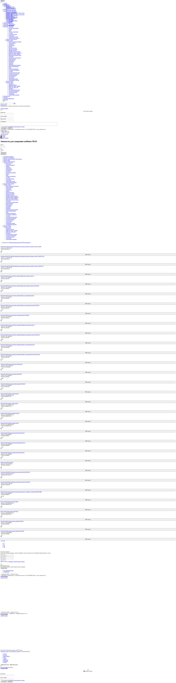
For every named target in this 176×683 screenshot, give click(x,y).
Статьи (5, 662)
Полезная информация (8, 25)
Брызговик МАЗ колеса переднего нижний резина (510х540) (15, 315)
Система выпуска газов (14, 72)
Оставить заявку (4, 108)
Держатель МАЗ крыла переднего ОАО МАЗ (11, 374)
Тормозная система (13, 36)
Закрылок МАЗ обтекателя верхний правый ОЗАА (12, 452)
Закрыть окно (4, 568)
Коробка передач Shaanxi (14, 51)
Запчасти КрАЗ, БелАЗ (11, 18)
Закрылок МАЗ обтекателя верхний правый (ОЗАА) (13, 442)
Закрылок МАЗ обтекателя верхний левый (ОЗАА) (13, 433)
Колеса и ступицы (13, 49)
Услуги (5, 653)
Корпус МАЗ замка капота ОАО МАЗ (9, 501)
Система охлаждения (14, 73)
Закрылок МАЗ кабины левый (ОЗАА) (10, 393)
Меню (3, 0)
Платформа (11, 61)
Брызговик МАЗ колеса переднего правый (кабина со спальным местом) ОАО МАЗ (20, 354)
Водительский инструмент (15, 41)
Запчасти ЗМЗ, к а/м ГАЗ (12, 15)
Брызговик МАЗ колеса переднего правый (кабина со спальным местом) (18, 344)
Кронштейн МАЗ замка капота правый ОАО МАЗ (12, 531)
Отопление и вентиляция (15, 57)
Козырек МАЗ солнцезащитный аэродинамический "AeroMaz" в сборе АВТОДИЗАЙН (21, 491)
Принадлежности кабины (15, 65)
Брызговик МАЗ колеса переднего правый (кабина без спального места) (17, 325)
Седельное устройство (14, 70)
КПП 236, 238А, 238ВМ (14, 54)
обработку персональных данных (17, 126)
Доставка (5, 24)
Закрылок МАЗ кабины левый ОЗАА (9, 403)
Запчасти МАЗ (9, 19)
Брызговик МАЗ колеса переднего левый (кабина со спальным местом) (17, 295)
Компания (5, 660)
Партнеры (8, 5)
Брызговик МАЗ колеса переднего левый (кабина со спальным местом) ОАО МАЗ (20, 305)
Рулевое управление (13, 31)
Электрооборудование (14, 38)
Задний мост (12, 45)
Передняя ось (12, 60)
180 (4, 547)
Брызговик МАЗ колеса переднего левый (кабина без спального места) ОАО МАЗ (20, 285)
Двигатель (11, 44)
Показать (4, 152)
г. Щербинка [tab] (6, 571)
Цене (20, 242)
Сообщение (3, 121)
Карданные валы (13, 48)
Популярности (27, 242)
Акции (5, 658)
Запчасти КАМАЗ (10, 16)
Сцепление (11, 35)
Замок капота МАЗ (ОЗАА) (7, 462)
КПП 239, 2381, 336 (13, 87)
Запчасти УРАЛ (9, 20)
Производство (6, 22)
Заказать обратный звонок (7, 667)
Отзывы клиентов (10, 6)
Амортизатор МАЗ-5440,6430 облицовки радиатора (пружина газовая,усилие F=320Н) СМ (22, 266)
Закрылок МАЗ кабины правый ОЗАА (10, 423)
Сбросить (4, 154)
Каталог (5, 9)
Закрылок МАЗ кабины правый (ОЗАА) (10, 413)
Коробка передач (13, 50)
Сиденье (11, 33)
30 (3, 543)
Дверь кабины (12, 43)
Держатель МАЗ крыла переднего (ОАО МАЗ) (11, 364)
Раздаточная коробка (13, 28)
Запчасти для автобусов (11, 11)
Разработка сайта (5, 651)
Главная (5, 3)
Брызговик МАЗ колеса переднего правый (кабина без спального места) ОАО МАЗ (20, 334)
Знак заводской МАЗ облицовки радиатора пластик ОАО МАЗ (15, 482)
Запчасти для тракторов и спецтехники (15, 13)
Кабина (10, 46)
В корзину (88, 254)
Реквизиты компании (11, 8)
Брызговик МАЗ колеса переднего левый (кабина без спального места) (17, 276)
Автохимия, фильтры (11, 10)
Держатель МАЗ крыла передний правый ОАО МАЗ (13, 384)
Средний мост (12, 76)
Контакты (5, 26)
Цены (4, 657)
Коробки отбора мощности (15, 52)
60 (3, 544)
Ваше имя (3, 112)
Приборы (11, 64)
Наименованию (14, 242)
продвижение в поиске (15, 651)
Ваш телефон (4, 116)
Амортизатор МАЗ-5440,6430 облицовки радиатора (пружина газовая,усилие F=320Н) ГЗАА (22, 256)
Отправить (4, 128)
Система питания (13, 34)
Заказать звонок (4, 134)
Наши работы (6, 656)
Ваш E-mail (3, 118)
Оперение (11, 56)
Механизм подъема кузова (15, 55)
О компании (6, 4)
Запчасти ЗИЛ (9, 14)
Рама (10, 30)
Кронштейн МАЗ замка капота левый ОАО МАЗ (12, 521)
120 (4, 545)
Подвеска (11, 62)
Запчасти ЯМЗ (9, 21)
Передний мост (12, 59)
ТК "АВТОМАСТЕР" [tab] (8, 570)
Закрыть (10, 128)
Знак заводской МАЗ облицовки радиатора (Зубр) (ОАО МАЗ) (15, 472)
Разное (10, 29)
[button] (3, 104)
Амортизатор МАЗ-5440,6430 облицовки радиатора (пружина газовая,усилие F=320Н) (21, 246)
